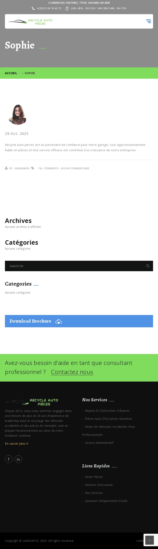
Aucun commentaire (75, 168)
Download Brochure (30, 321)
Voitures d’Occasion (99, 485)
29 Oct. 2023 (16, 134)
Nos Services (94, 493)
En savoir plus (15, 443)
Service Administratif (99, 443)
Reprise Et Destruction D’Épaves (107, 411)
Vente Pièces (94, 477)
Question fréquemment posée (106, 501)
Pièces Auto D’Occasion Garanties (108, 419)
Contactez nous (72, 371)
